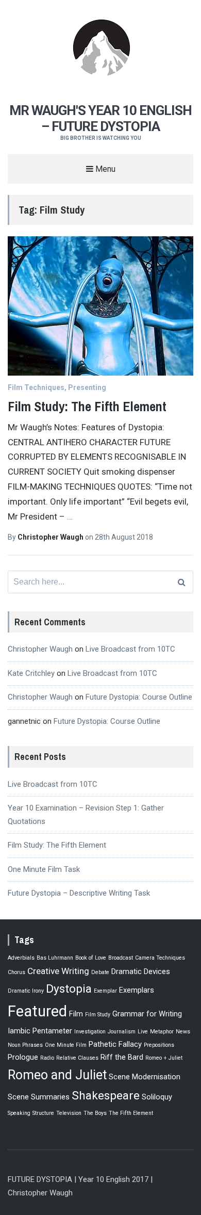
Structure (43, 1113)
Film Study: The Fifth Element (87, 406)
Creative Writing (58, 971)
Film (76, 1013)
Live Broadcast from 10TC (130, 649)
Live (143, 1031)
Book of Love (90, 957)
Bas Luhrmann (55, 957)
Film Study (97, 1014)
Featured (37, 1011)
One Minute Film (66, 1045)
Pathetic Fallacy (115, 1044)
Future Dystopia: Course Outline (139, 697)
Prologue (23, 1057)
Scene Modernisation (144, 1076)
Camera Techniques (160, 957)
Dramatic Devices (140, 971)
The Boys (95, 1113)
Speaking (19, 1113)
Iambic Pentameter (40, 1030)
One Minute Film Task (44, 869)
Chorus (16, 972)
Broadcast (120, 957)
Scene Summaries (39, 1096)
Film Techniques (36, 387)
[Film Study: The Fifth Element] (100, 306)
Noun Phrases (25, 1045)
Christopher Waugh (51, 537)
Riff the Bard (121, 1057)
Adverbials (21, 957)
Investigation (90, 1031)
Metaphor (162, 1031)
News (183, 1031)
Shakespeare (106, 1096)
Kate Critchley (31, 673)
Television (68, 1113)
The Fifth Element (131, 1113)
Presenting (87, 387)
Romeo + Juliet (163, 1058)
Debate (100, 972)
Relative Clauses (77, 1058)
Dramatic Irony (26, 990)
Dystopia (69, 989)
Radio (47, 1058)
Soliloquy (157, 1096)
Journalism (122, 1031)
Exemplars (136, 990)
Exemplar (105, 990)
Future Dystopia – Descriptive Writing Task (79, 893)
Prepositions (159, 1045)
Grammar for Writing (147, 1013)
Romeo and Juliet (57, 1074)
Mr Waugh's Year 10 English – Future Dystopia (100, 118)
